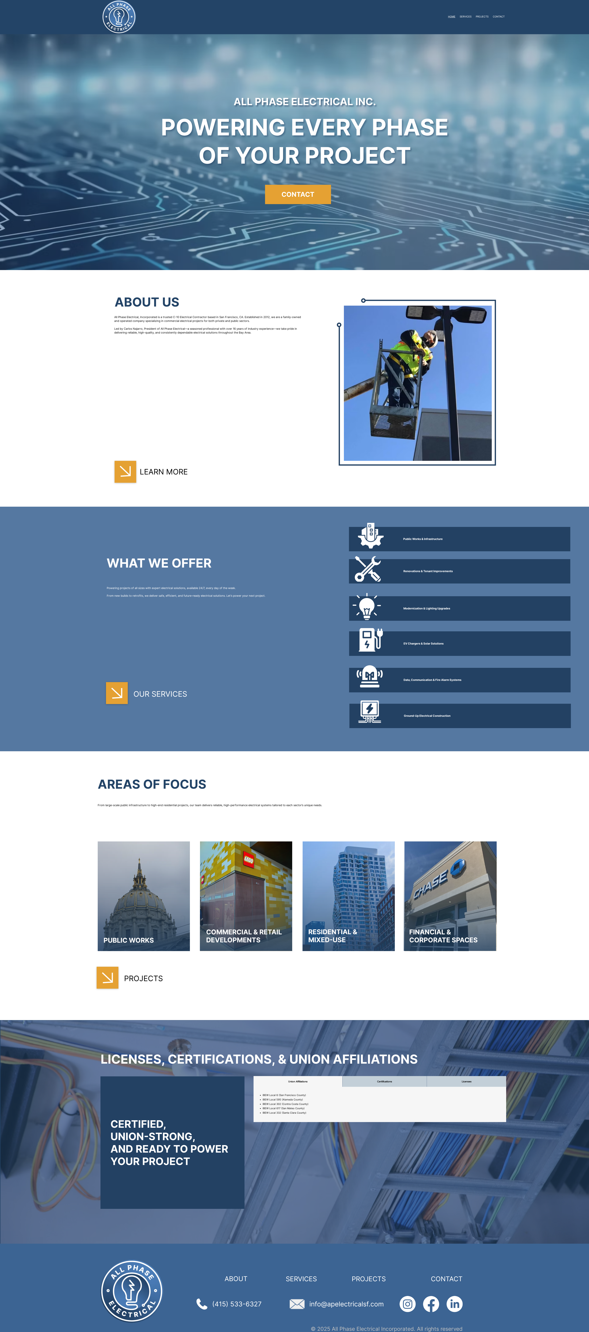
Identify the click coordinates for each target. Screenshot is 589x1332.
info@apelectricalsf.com (346, 1304)
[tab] (298, 1081)
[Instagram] (408, 1304)
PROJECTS (369, 1279)
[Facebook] (431, 1304)
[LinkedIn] (455, 1304)
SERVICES (301, 1279)
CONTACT (447, 1279)
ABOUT (236, 1279)
